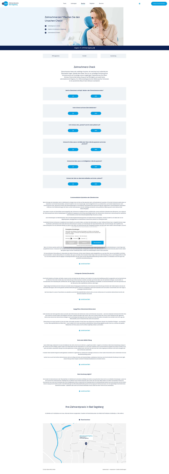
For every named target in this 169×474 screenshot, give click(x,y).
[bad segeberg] (84, 424)
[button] (139, 3)
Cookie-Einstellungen (121, 469)
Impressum (112, 469)
